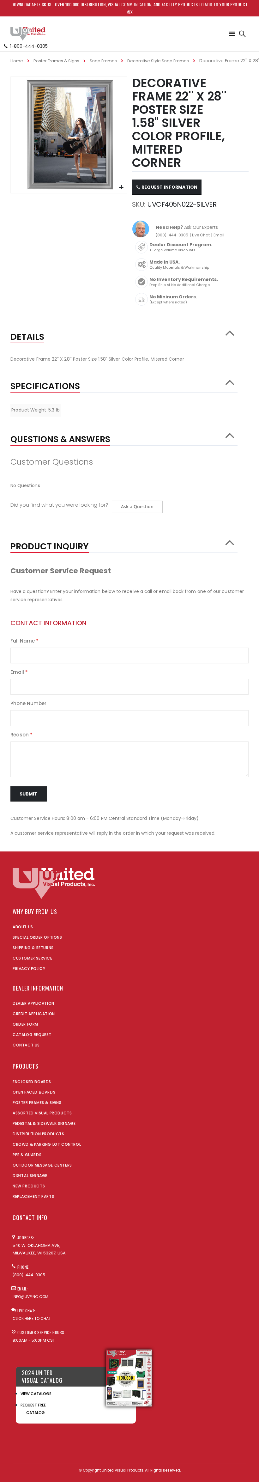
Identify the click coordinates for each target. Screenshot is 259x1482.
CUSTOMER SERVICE (32, 958)
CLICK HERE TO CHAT (32, 1318)
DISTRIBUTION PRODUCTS (38, 1134)
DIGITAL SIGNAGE (30, 1175)
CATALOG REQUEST (32, 1034)
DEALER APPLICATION (33, 1003)
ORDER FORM (25, 1024)
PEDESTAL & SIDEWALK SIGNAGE (44, 1123)
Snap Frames (103, 61)
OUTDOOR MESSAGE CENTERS (42, 1165)
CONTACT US (26, 1045)
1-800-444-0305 (29, 46)
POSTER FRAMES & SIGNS (37, 1102)
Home (16, 61)
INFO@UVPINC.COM (30, 1296)
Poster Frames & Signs (56, 61)
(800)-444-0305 (172, 235)
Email (219, 235)
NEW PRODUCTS (29, 1186)
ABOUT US (23, 927)
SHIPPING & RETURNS (33, 947)
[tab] (124, 333)
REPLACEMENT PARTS (33, 1196)
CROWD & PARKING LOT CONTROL (47, 1144)
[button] (121, 187)
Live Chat (201, 235)
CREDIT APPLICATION (34, 1013)
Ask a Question (137, 506)
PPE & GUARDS (27, 1154)
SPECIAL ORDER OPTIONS (37, 937)
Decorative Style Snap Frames (158, 61)
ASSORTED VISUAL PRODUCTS (42, 1113)
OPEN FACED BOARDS (34, 1092)
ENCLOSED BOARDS (32, 1081)
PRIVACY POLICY (29, 968)
